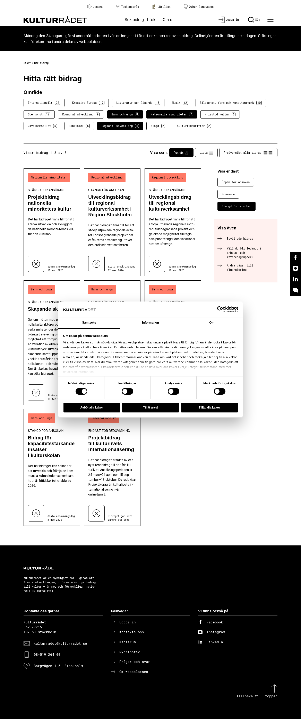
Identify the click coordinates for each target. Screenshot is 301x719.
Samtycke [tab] (89, 322)
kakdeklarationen (116, 367)
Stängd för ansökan (236, 206)
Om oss (170, 19)
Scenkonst (38, 114)
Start (27, 62)
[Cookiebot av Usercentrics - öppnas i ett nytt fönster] (220, 309)
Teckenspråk (130, 7)
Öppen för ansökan (236, 182)
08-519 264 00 (47, 654)
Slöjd (157, 126)
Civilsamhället (42, 126)
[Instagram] (295, 268)
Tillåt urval (150, 407)
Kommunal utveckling (80, 114)
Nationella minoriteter (171, 114)
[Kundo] (295, 290)
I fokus (153, 19)
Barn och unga (124, 114)
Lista (203, 153)
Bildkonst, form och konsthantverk (230, 103)
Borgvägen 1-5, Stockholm (58, 666)
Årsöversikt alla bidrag (242, 153)
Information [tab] (150, 322)
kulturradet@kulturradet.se (60, 643)
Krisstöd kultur (219, 114)
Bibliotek (79, 126)
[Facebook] (295, 257)
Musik (179, 103)
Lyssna (98, 7)
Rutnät (178, 153)
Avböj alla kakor (91, 407)
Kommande (228, 194)
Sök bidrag (134, 19)
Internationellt (43, 103)
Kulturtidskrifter (193, 126)
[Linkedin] (295, 279)
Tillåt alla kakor (209, 407)
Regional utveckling (120, 126)
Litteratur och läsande (137, 103)
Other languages (201, 7)
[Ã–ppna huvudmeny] (271, 20)
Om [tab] (211, 322)
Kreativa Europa (87, 103)
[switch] (127, 391)
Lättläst (164, 7)
